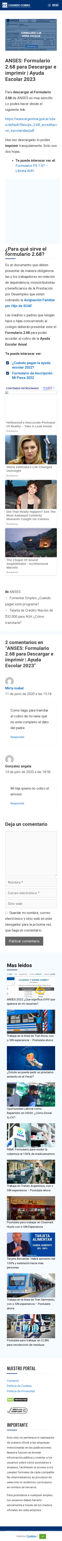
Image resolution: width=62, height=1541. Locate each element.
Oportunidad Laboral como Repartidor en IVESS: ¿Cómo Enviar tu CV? (29, 1113)
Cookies (32, 1536)
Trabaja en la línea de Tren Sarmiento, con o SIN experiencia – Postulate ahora (31, 1304)
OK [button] (42, 1536)
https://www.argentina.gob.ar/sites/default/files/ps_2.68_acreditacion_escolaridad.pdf (31, 125)
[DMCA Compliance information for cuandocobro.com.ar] (17, 1412)
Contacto (13, 1380)
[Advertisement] (31, 211)
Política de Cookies (19, 1386)
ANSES (14, 592)
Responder (17, 737)
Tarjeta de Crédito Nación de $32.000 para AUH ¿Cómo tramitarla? (29, 616)
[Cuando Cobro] (17, 5)
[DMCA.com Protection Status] (17, 1401)
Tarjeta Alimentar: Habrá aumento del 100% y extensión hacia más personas (31, 1263)
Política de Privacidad (21, 1391)
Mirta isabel (14, 688)
